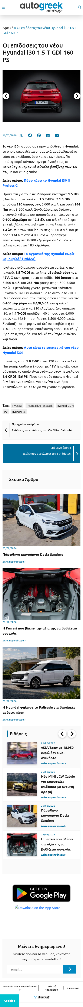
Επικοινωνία (72, 988)
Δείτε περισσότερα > (14, 561)
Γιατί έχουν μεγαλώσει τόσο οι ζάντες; (46, 453)
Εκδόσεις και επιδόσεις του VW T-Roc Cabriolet (42, 430)
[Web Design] (42, 997)
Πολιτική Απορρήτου (51, 988)
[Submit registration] (69, 969)
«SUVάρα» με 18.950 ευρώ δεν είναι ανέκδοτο (57, 753)
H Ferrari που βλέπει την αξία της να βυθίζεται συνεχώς (57, 844)
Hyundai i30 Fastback (40, 405)
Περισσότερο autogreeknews (20, 986)
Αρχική (8, 28)
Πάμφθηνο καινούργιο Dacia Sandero (55, 815)
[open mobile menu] (3, 7)
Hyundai (17, 405)
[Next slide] (77, 96)
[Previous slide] (6, 96)
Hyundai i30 (19, 411)
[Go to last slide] (62, 733)
